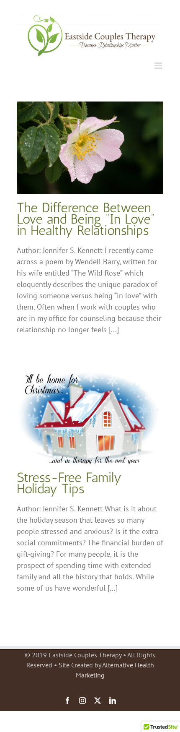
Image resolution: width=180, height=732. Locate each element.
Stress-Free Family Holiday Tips (69, 483)
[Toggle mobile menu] (158, 65)
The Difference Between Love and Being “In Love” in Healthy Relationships (86, 219)
